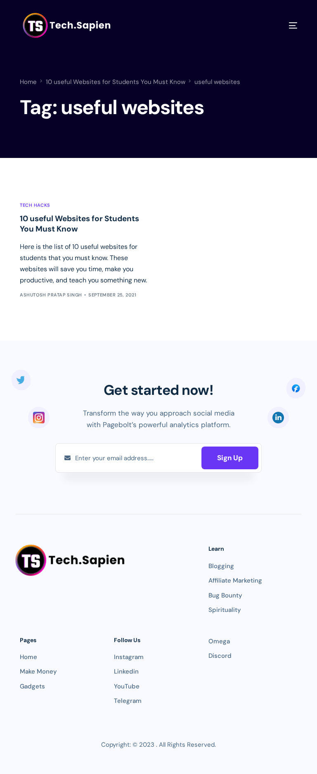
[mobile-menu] (281, 25)
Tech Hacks (35, 205)
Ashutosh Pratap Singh (51, 295)
